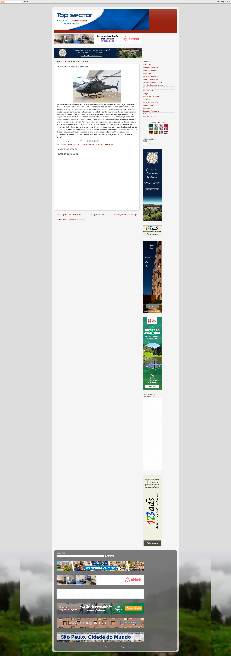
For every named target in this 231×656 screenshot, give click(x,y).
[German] (151, 132)
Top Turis (146, 99)
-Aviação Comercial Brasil (152, 82)
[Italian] (161, 132)
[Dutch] (166, 132)
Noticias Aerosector (105, 144)
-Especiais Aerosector (151, 76)
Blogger (131, 647)
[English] (161, 129)
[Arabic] (150, 126)
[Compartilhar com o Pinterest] (97, 141)
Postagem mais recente (69, 214)
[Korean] (156, 126)
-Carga (145, 94)
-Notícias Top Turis (150, 105)
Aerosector (147, 73)
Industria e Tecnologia (88, 144)
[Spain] (156, 132)
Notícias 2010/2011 (150, 117)
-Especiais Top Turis (150, 102)
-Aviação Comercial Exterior (153, 85)
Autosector (147, 108)
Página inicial (97, 214)
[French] (166, 129)
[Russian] (151, 129)
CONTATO (147, 65)
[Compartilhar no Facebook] (95, 141)
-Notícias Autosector (150, 114)
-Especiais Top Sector (151, 68)
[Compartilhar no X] (93, 141)
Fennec (70, 144)
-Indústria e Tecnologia (151, 96)
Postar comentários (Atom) (73, 219)
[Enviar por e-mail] (88, 141)
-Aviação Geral (148, 88)
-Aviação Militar (148, 91)
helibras (77, 144)
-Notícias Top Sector (150, 71)
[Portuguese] (156, 129)
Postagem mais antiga (125, 214)
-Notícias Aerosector (150, 79)
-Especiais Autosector (151, 111)
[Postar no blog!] (90, 141)
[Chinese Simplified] (166, 126)
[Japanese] (161, 126)
